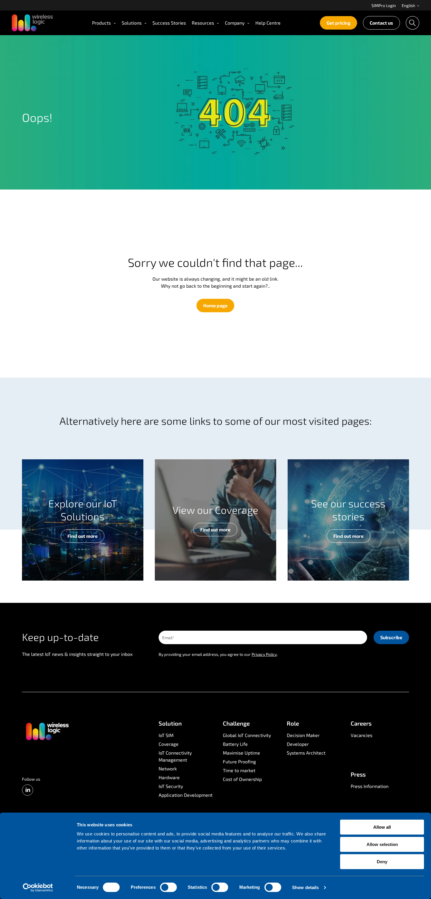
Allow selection (382, 844)
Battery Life (235, 744)
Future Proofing (239, 761)
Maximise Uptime (241, 752)
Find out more (82, 536)
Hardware (169, 777)
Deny (382, 861)
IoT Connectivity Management (175, 756)
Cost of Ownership (242, 779)
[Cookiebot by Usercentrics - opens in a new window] (38, 887)
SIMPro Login (383, 5)
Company (235, 22)
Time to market (239, 770)
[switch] (168, 887)
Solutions (132, 22)
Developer (298, 744)
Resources (203, 22)
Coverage (169, 744)
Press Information (369, 786)
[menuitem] (384, 5)
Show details (305, 887)
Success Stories (169, 22)
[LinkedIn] (27, 790)
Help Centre (268, 22)
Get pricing (338, 22)
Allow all (382, 827)
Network (168, 768)
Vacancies (361, 735)
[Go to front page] (47, 731)
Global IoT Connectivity (247, 735)
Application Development (186, 795)
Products (101, 22)
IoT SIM (166, 735)
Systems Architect (306, 752)
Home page (215, 305)
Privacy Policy (264, 654)
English (409, 5)
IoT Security (171, 786)
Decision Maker (303, 735)
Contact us (381, 22)
